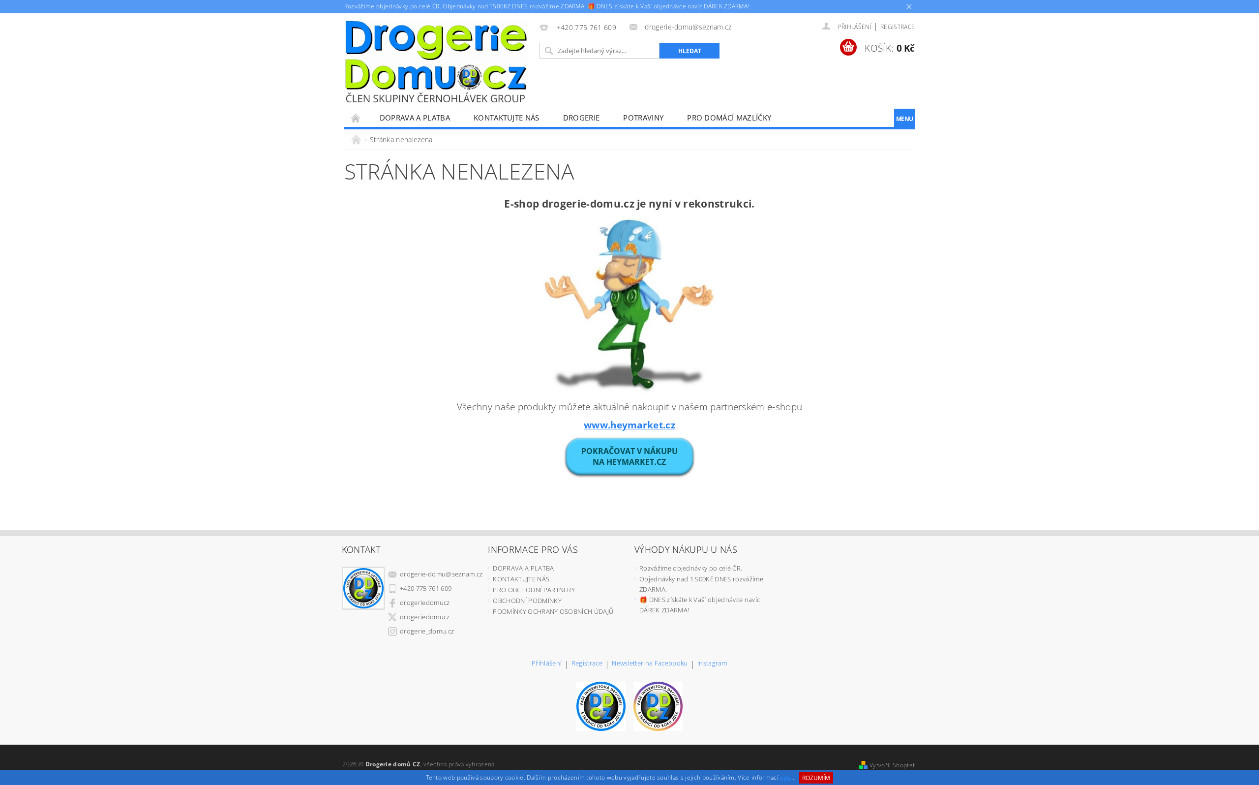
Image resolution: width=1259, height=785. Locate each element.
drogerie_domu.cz (427, 631)
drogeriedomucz (425, 602)
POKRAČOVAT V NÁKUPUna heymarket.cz (629, 456)
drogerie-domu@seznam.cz (441, 574)
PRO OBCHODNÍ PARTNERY (534, 589)
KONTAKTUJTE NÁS (507, 117)
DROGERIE (581, 117)
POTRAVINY (643, 117)
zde (785, 778)
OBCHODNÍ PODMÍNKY (527, 600)
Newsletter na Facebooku (650, 663)
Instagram (712, 663)
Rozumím (816, 778)
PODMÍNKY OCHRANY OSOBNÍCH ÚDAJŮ (553, 611)
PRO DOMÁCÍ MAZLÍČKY (729, 117)
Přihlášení (547, 663)
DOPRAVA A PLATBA (415, 117)
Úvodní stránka (356, 117)
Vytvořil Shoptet (892, 765)
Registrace (897, 27)
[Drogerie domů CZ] (436, 61)
